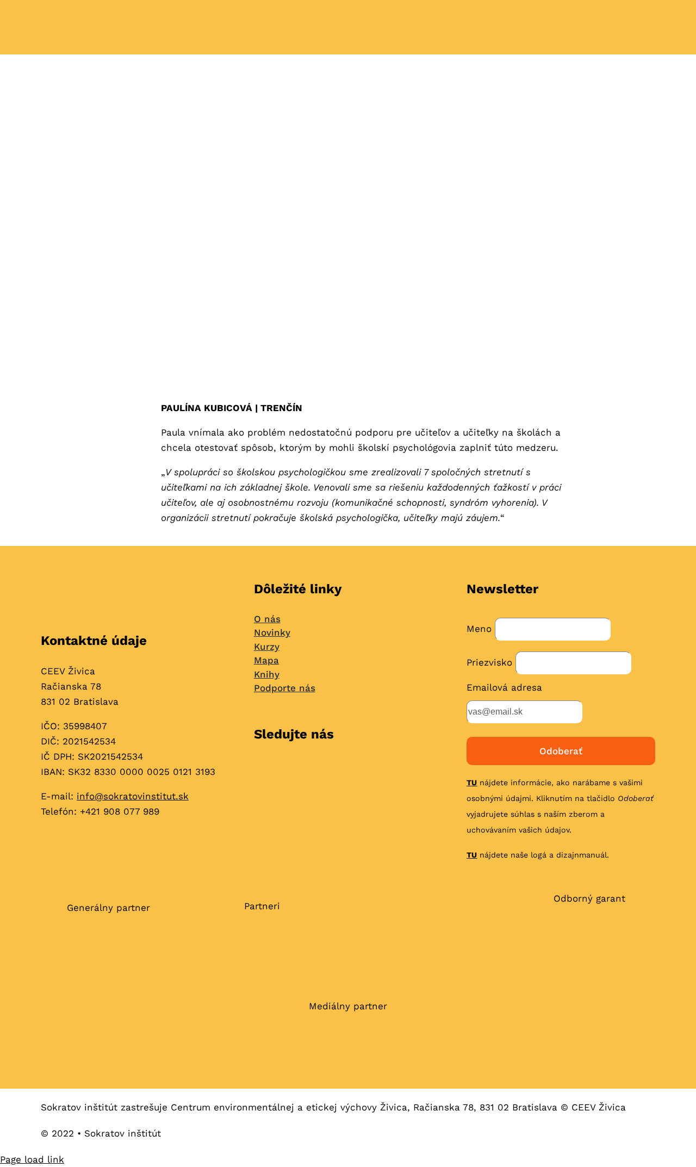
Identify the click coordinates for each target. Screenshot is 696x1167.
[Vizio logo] (428, 945)
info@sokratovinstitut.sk (133, 796)
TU (472, 782)
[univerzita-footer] (587, 944)
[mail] (323, 769)
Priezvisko (489, 662)
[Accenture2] (262, 942)
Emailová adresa (504, 687)
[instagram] (280, 769)
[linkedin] (301, 769)
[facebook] (259, 769)
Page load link (32, 1159)
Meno (479, 628)
